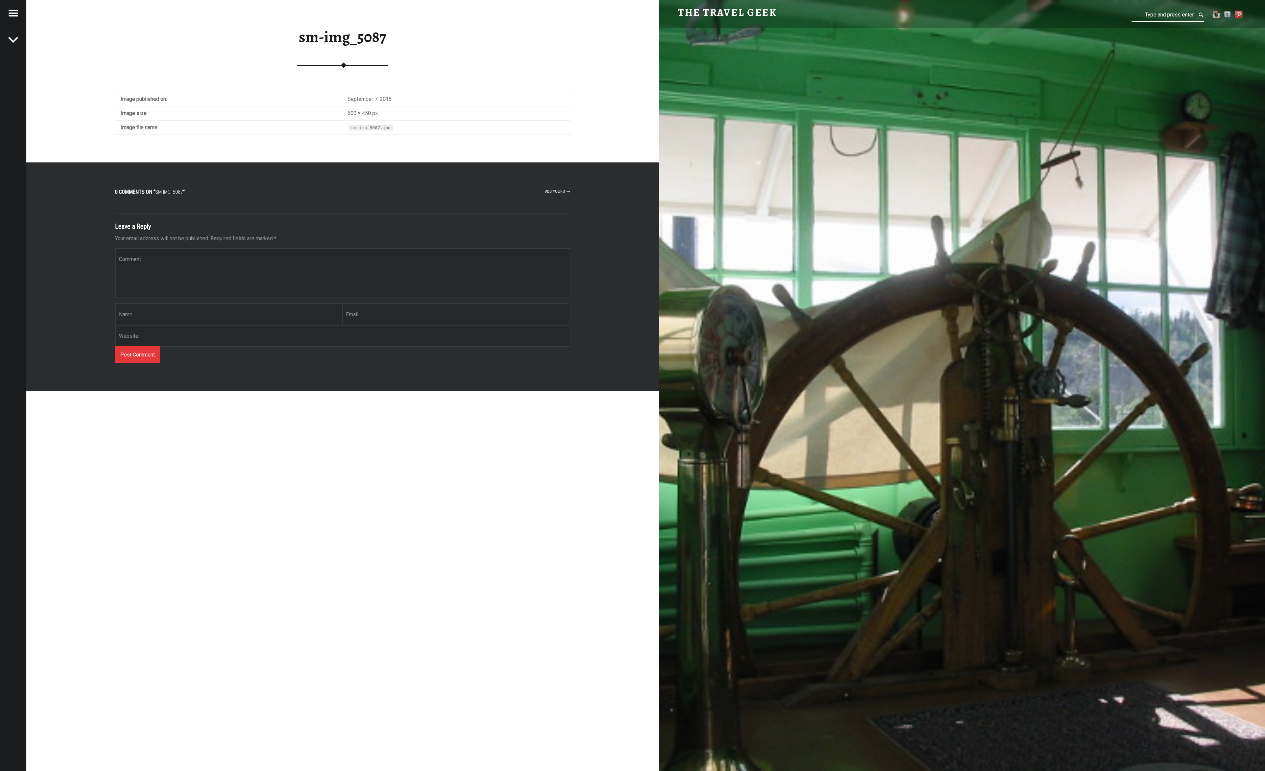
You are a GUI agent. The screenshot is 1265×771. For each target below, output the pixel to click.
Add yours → (557, 191)
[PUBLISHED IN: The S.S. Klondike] (13, 39)
